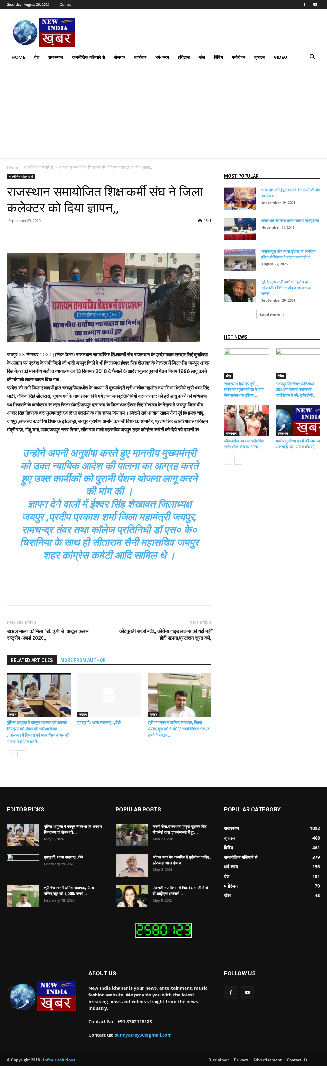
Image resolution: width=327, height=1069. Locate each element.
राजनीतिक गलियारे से (88, 57)
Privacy (241, 1060)
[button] (312, 58)
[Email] (124, 235)
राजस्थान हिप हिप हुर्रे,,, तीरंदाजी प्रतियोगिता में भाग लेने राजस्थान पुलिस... (244, 389)
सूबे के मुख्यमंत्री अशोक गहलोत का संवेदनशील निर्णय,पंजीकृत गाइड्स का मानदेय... (286, 288)
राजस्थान (55, 57)
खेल (202, 57)
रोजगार (119, 57)
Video (280, 57)
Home (18, 57)
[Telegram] (139, 235)
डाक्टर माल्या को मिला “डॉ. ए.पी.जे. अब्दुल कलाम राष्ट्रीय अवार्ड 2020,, (48, 634)
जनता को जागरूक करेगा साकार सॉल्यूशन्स (290, 221)
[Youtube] (315, 4)
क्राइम (259, 57)
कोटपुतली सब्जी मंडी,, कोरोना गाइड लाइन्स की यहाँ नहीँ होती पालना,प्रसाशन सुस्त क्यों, (165, 634)
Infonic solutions (59, 1060)
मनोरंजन (238, 57)
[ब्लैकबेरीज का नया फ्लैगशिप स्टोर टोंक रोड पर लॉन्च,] (246, 420)
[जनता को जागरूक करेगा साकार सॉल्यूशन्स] (240, 229)
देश (36, 57)
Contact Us (297, 1060)
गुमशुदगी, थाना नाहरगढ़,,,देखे (99, 722)
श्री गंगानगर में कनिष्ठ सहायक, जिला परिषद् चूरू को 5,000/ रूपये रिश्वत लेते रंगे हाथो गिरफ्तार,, (179, 729)
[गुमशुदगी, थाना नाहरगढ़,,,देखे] (109, 695)
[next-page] (21, 754)
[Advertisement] (163, 113)
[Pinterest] (80, 235)
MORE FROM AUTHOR (83, 660)
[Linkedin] (109, 235)
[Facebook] (304, 4)
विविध (218, 57)
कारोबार (140, 57)
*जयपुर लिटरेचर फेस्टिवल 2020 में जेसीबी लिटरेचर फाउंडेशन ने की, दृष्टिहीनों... (296, 389)
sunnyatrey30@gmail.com (143, 1035)
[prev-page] (11, 754)
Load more (270, 314)
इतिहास (184, 57)
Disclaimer (219, 1060)
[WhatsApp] (95, 235)
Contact (66, 4)
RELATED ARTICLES (32, 660)
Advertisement (267, 1060)
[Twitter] (65, 235)
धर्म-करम (162, 57)
